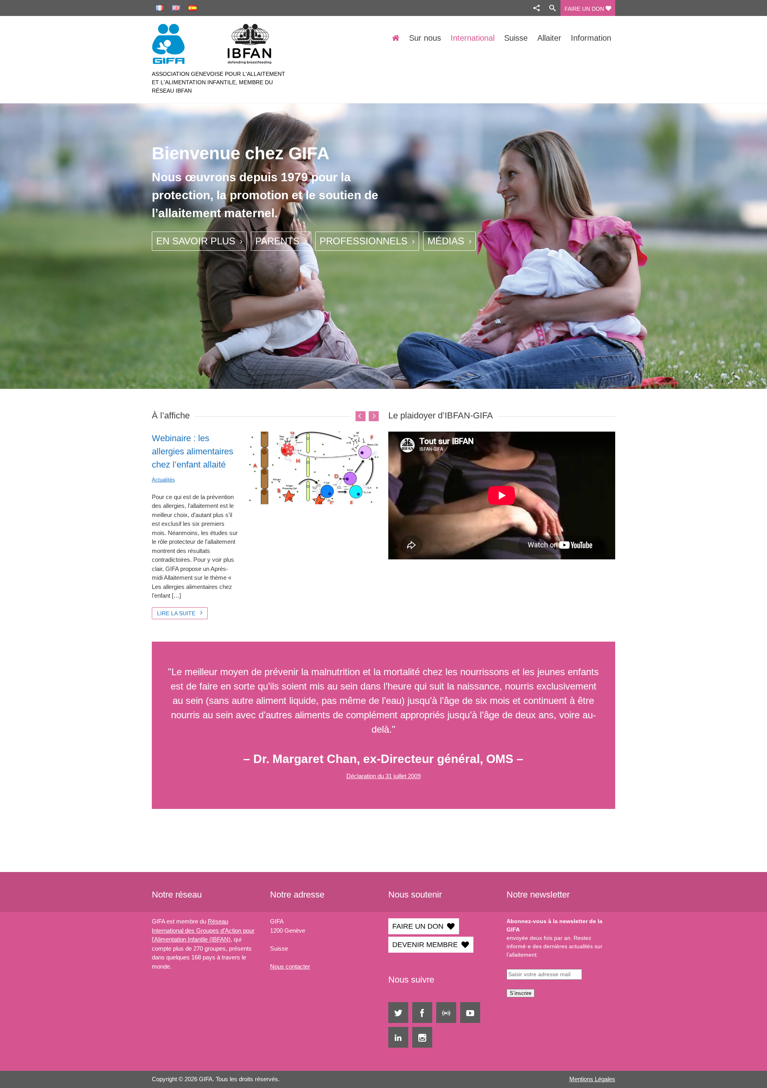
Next (374, 416)
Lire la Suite (177, 613)
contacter (297, 966)
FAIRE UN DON (585, 9)
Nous (277, 966)
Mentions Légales (592, 1079)
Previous (361, 416)
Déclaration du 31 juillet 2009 (383, 776)
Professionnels (365, 241)
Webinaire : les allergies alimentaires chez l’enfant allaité (192, 451)
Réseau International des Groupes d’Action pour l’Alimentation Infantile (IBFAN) (203, 930)
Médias (447, 241)
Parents (278, 241)
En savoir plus (197, 241)
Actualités (163, 480)
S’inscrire (520, 993)
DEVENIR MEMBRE (425, 945)
